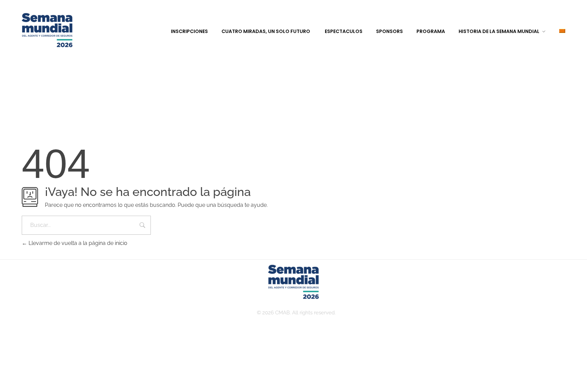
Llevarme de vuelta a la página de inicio (77, 243)
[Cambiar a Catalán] (555, 31)
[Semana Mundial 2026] (47, 30)
